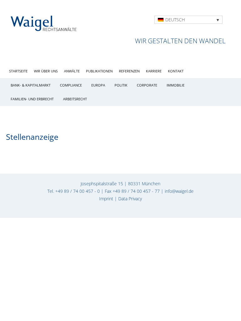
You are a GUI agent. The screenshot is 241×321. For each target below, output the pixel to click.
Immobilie (176, 85)
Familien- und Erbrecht (32, 99)
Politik (121, 85)
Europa (98, 85)
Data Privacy (130, 199)
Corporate (147, 85)
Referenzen (129, 71)
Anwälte (72, 71)
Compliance (71, 85)
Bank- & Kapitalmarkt (31, 85)
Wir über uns (46, 71)
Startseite (18, 71)
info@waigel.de (179, 191)
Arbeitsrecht (75, 99)
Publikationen (99, 71)
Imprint (106, 199)
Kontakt (176, 71)
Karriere (154, 71)
